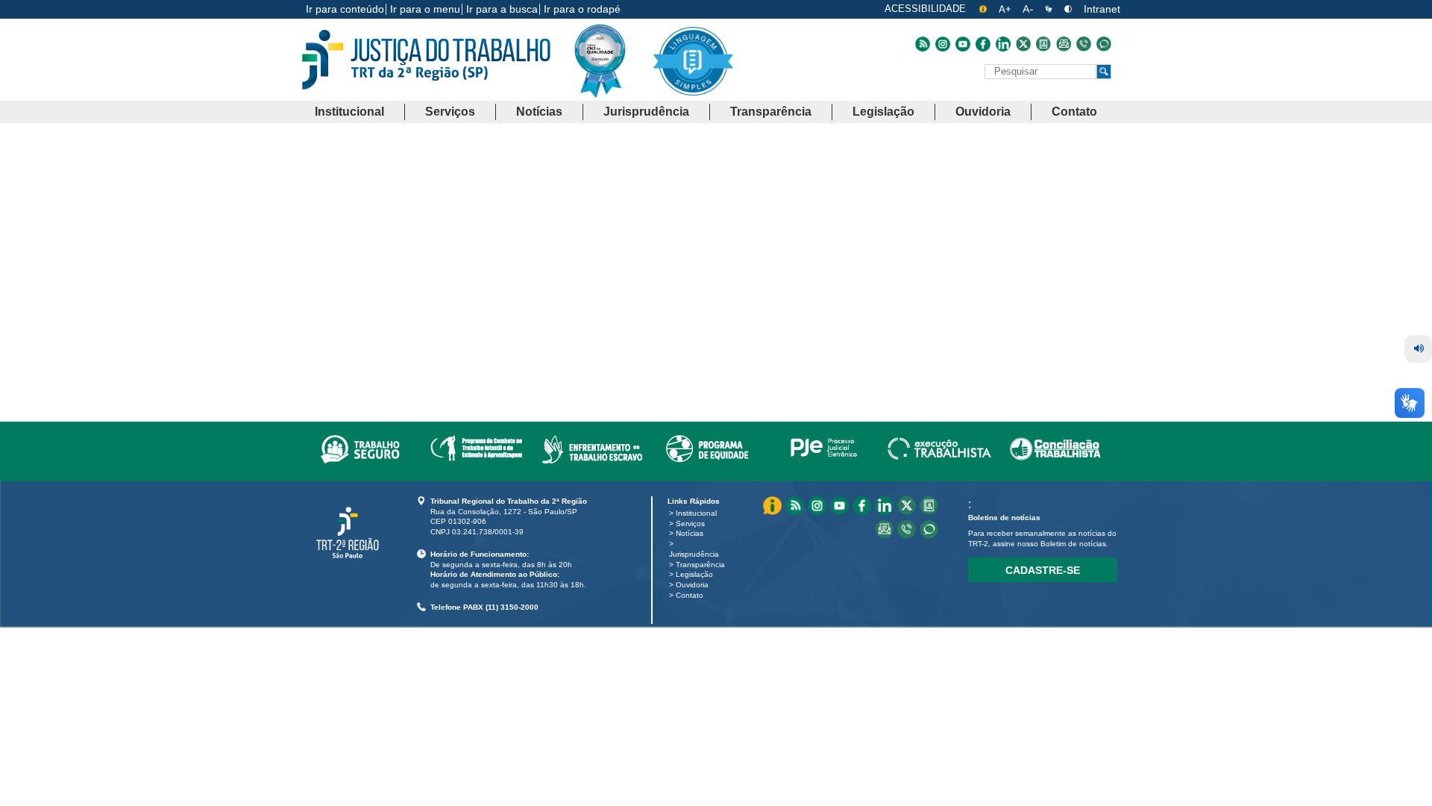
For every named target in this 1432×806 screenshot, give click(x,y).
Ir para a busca (502, 9)
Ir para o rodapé (582, 9)
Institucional (696, 513)
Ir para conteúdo (345, 9)
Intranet (1102, 9)
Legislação (694, 574)
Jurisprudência (694, 554)
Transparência (700, 564)
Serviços (690, 523)
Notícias (689, 533)
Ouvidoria (692, 585)
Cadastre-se (1042, 570)
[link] (360, 446)
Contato (689, 595)
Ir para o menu (425, 9)
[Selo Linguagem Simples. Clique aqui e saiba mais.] (692, 72)
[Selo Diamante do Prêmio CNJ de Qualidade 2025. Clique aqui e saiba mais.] (611, 91)
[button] (349, 112)
